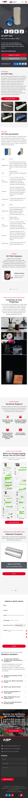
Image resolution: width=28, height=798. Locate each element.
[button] (2, 31)
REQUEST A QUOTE (14, 55)
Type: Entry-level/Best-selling (14, 566)
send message (7, 779)
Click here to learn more (8, 51)
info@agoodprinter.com (14, 745)
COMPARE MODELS (14, 58)
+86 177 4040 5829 (15, 748)
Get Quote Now (10, 98)
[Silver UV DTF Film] (14, 552)
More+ (14, 573)
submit (14, 646)
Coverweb (19, 791)
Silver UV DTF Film (14, 564)
